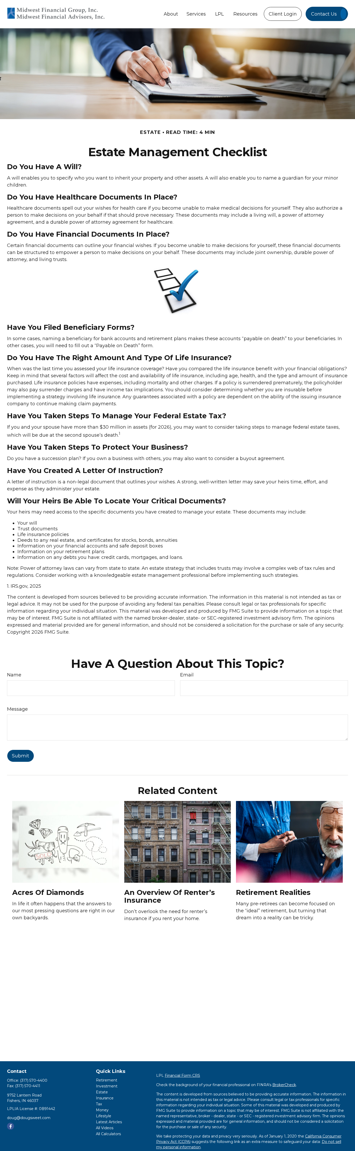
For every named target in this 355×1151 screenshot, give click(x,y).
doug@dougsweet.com (28, 1117)
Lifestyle (103, 1116)
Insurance (105, 1098)
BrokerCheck (284, 1085)
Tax (99, 1104)
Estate (102, 1092)
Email (187, 675)
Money (102, 1110)
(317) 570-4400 (33, 1080)
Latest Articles (109, 1122)
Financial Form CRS (182, 1075)
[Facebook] (10, 1126)
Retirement (106, 1080)
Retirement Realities (273, 892)
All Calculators (108, 1134)
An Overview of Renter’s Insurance (169, 896)
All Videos (104, 1128)
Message (17, 709)
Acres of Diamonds (48, 892)
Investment (106, 1086)
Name (14, 675)
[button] (170, 14)
